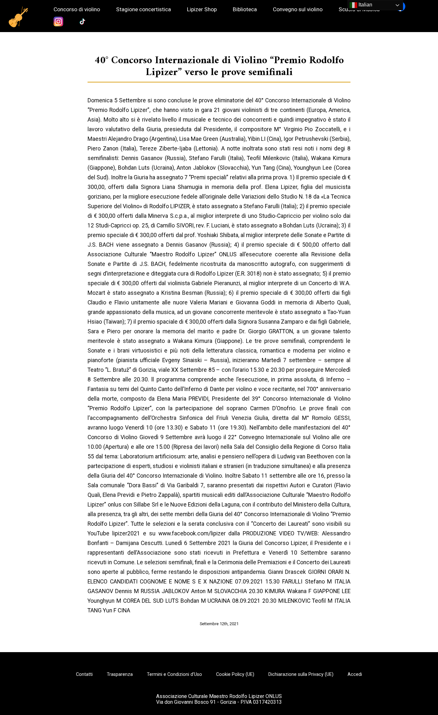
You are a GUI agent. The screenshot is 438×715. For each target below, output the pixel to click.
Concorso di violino (77, 9)
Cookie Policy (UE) (235, 674)
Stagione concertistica (143, 9)
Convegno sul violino (298, 9)
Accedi (355, 674)
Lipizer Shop (202, 9)
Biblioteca (245, 9)
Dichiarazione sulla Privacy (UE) (300, 674)
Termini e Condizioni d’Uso (174, 674)
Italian (364, 4)
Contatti (84, 674)
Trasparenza (120, 674)
